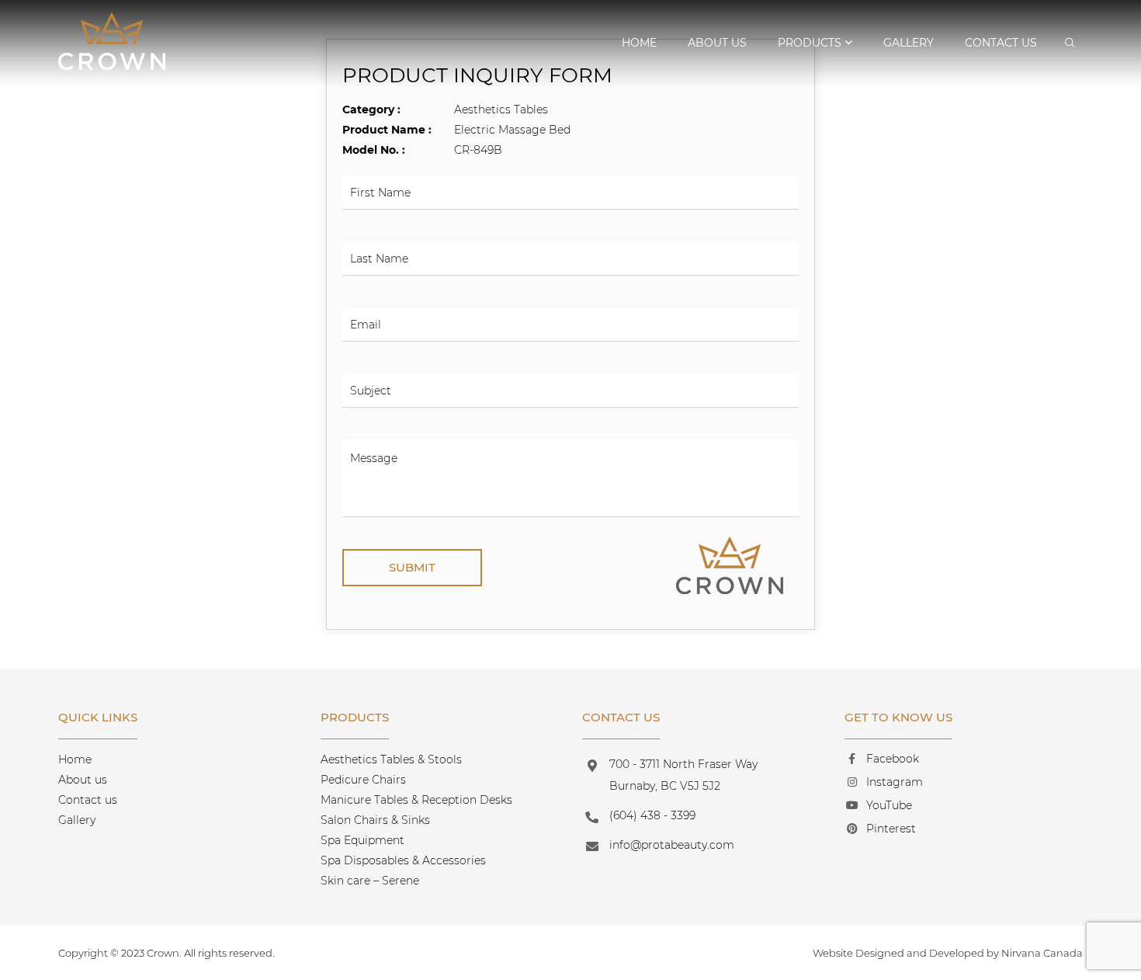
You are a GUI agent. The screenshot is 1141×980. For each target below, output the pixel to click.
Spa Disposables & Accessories (403, 860)
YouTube (889, 805)
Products (809, 43)
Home (639, 43)
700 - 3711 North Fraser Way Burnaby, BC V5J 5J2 (683, 775)
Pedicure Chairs (363, 780)
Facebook (892, 759)
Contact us (1001, 43)
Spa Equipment (362, 840)
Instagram (894, 782)
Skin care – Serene (370, 881)
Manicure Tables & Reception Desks (416, 800)
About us (717, 43)
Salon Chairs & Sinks (375, 820)
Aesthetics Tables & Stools (391, 759)
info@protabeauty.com (671, 845)
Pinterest (891, 829)
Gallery (908, 43)
